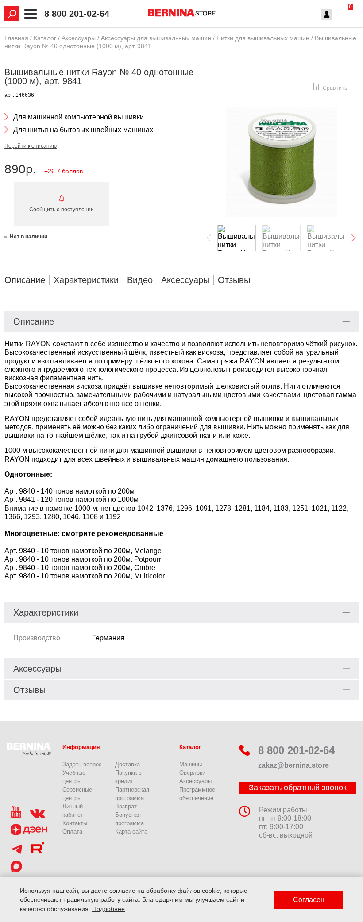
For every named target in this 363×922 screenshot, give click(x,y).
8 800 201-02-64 (76, 14)
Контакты (74, 823)
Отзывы (234, 280)
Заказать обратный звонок (298, 787)
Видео (140, 280)
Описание (24, 280)
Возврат (126, 806)
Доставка (127, 764)
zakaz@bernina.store (293, 765)
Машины (190, 764)
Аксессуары (185, 280)
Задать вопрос (82, 764)
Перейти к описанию (30, 146)
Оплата (72, 831)
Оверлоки (192, 772)
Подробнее (108, 908)
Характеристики (86, 280)
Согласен (308, 899)
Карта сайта (131, 831)
